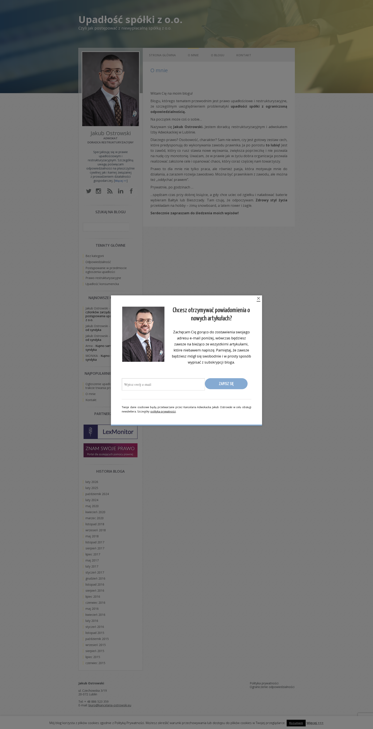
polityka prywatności (163, 411)
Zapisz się (226, 384)
